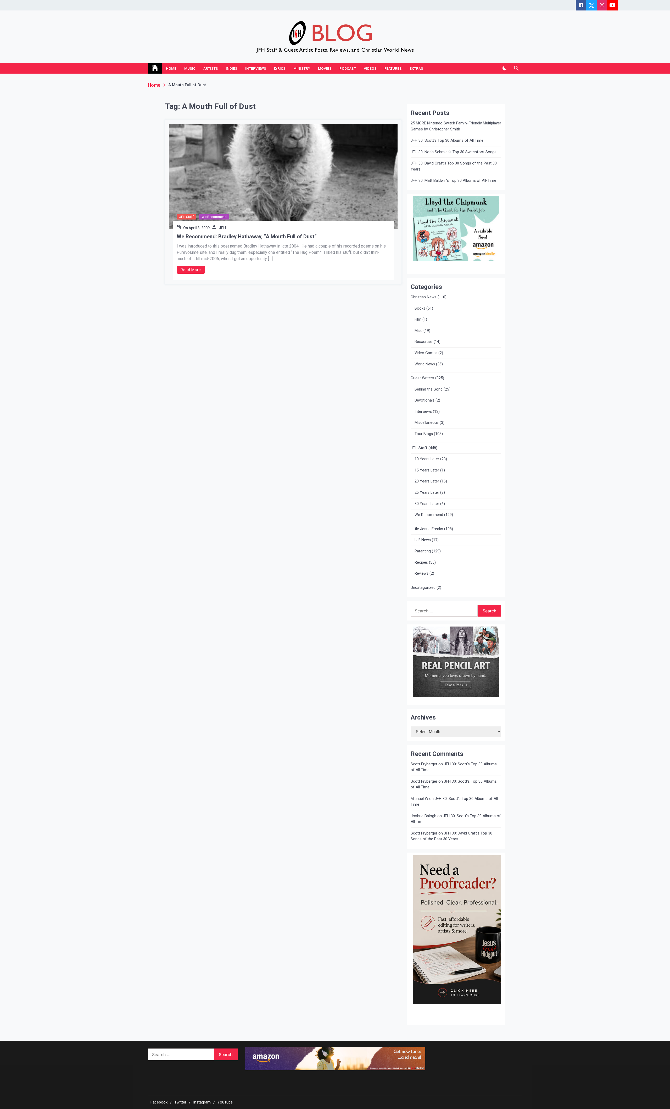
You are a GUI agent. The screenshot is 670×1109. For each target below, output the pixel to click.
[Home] (155, 68)
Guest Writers (422, 378)
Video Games (426, 353)
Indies (231, 68)
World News (425, 364)
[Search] (516, 68)
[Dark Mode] (504, 68)
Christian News (424, 297)
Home (171, 68)
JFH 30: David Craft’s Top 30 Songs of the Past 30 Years (454, 166)
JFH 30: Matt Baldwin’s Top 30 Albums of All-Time (453, 180)
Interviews (255, 68)
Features (393, 68)
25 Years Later (427, 492)
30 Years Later (427, 504)
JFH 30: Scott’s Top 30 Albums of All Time (447, 140)
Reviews (421, 573)
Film (418, 319)
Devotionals (424, 400)
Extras (416, 68)
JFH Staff (186, 217)
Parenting (423, 551)
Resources (424, 341)
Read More (191, 270)
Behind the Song (429, 389)
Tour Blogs (424, 434)
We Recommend (214, 217)
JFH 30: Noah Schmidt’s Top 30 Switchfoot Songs (453, 152)
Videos (370, 68)
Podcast (347, 68)
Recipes (421, 562)
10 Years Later (427, 459)
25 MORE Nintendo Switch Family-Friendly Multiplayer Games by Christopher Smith (456, 126)
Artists (210, 68)
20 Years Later (427, 481)
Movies (325, 68)
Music (190, 68)
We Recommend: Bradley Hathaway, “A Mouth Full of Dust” (247, 236)
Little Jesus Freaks (427, 528)
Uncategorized (423, 587)
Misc (418, 330)
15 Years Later (427, 470)
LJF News (423, 540)
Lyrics (280, 68)
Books (420, 308)
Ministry (301, 68)
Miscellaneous (427, 422)
